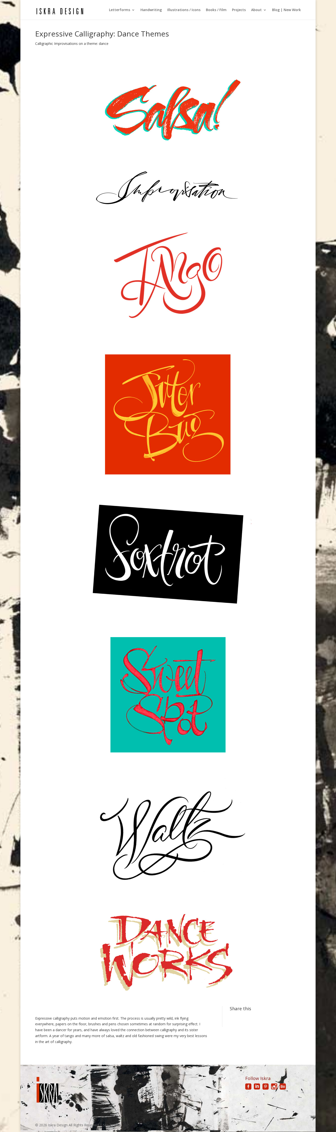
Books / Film (216, 10)
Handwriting (151, 10)
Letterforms (119, 10)
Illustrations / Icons (183, 10)
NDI (117, 1125)
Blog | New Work (286, 10)
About (256, 10)
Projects (239, 10)
